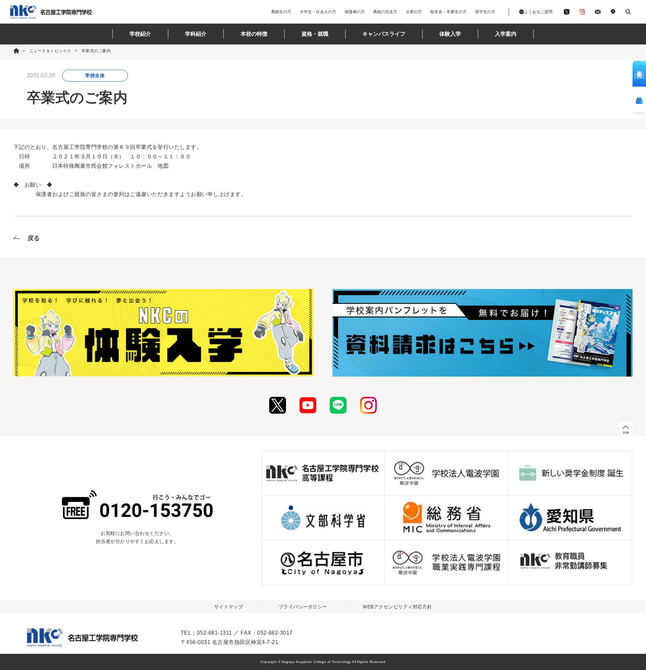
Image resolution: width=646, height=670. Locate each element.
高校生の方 (281, 11)
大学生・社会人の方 (318, 11)
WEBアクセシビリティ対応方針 (397, 606)
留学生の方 (485, 11)
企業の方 (414, 11)
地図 (163, 166)
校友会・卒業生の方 (448, 11)
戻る (34, 238)
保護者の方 (355, 11)
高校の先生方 (385, 11)
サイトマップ (228, 606)
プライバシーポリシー (303, 606)
